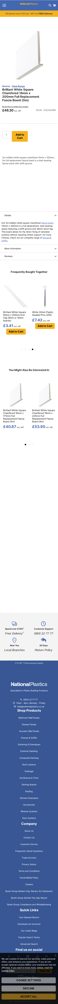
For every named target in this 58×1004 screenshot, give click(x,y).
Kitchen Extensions (29, 798)
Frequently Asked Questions (29, 851)
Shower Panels (29, 724)
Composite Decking (29, 758)
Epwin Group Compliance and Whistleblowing (29, 904)
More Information (12, 248)
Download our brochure (29, 924)
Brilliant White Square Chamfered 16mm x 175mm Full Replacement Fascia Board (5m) (14, 416)
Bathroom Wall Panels (29, 718)
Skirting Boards (29, 784)
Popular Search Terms (29, 937)
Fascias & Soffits (29, 737)
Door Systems (29, 818)
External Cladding (29, 751)
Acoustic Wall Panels (29, 731)
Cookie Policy (8, 970)
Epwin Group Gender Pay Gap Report (29, 898)
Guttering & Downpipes (29, 744)
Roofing (29, 791)
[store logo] (29, 4)
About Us (29, 831)
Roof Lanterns (29, 764)
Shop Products (29, 710)
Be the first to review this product (15, 107)
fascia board (47, 223)
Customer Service (29, 844)
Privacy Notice (29, 864)
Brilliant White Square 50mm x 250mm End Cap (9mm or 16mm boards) (14, 316)
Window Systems (29, 811)
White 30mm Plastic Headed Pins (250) (42, 313)
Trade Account (29, 857)
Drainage (29, 771)
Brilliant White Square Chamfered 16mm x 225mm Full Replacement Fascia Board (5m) (43, 416)
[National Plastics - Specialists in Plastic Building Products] (29, 687)
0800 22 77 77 (30, 699)
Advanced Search (29, 944)
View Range (18, 86)
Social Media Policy (29, 877)
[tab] (29, 215)
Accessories (29, 804)
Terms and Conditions (29, 871)
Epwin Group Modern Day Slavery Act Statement (29, 891)
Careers (29, 884)
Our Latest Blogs (29, 930)
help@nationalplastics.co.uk (30, 706)
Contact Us (29, 837)
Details (7, 215)
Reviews (8, 256)
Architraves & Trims (29, 778)
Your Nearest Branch (29, 917)
